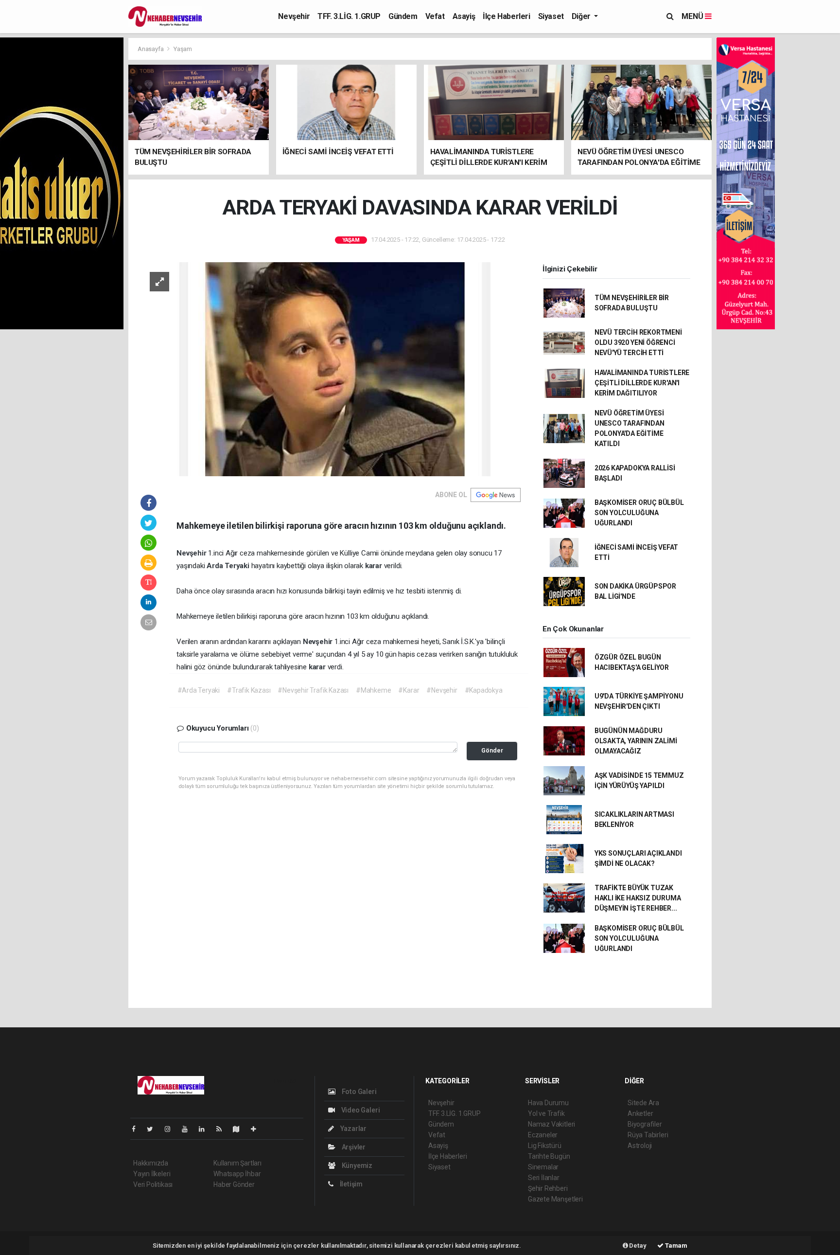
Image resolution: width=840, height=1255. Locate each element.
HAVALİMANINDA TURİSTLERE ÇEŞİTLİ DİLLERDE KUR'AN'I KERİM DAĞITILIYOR (642, 383)
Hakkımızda (150, 1163)
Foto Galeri (358, 1091)
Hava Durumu (548, 1103)
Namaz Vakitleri (551, 1124)
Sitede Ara (643, 1103)
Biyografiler (645, 1124)
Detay (637, 1245)
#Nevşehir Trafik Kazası (313, 690)
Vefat (435, 16)
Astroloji (640, 1145)
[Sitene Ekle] (257, 1129)
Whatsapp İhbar (237, 1174)
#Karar (408, 690)
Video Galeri (360, 1110)
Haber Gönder (234, 1184)
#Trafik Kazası (248, 690)
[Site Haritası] (240, 1129)
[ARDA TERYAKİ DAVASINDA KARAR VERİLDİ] (330, 368)
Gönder (492, 750)
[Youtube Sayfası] (188, 1129)
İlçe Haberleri (506, 16)
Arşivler (353, 1147)
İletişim (350, 1184)
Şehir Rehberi (548, 1188)
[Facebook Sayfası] (137, 1129)
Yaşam (183, 49)
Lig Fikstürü (544, 1145)
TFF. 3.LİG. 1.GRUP (349, 16)
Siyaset (551, 16)
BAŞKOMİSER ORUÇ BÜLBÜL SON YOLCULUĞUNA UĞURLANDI (639, 513)
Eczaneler (543, 1135)
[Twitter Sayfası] (154, 1129)
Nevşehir (294, 16)
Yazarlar (353, 1128)
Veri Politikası (153, 1184)
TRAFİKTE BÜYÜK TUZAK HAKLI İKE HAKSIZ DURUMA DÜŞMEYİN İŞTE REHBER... (638, 898)
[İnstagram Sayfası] (171, 1129)
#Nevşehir (441, 690)
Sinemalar (543, 1167)
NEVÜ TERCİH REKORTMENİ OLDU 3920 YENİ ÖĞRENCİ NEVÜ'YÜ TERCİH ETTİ (638, 342)
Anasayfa (151, 49)
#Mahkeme (373, 690)
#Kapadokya (484, 690)
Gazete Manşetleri (555, 1199)
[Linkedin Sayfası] (205, 1129)
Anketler (640, 1113)
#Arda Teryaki (198, 690)
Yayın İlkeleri (151, 1174)
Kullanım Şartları (237, 1163)
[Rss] (222, 1129)
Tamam (675, 1245)
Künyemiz (356, 1165)
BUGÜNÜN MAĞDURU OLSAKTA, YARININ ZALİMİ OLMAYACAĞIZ (636, 741)
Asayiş (464, 16)
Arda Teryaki (229, 565)
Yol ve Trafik (546, 1113)
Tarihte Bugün (549, 1156)
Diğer (582, 16)
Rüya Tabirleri (648, 1135)
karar (374, 565)
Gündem (403, 16)
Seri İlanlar (544, 1178)
